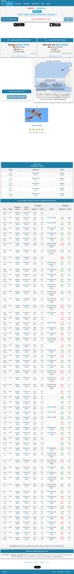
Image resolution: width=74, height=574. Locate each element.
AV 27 (37, 11)
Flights (36, 562)
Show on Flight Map (10, 19)
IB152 (10, 193)
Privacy (68, 571)
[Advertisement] (37, 32)
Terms (55, 571)
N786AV (49, 279)
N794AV (49, 233)
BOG (35, 175)
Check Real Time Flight (16, 97)
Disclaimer (61, 571)
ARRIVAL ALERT (68, 18)
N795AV (34, 125)
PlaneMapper (28, 562)
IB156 (10, 178)
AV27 (48, 562)
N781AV (49, 269)
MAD (62, 175)
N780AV (49, 274)
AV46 (10, 173)
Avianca (40, 8)
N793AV (49, 228)
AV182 (10, 188)
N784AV (49, 284)
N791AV (49, 298)
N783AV (49, 262)
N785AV (49, 448)
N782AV (49, 365)
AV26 (10, 183)
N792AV (49, 243)
